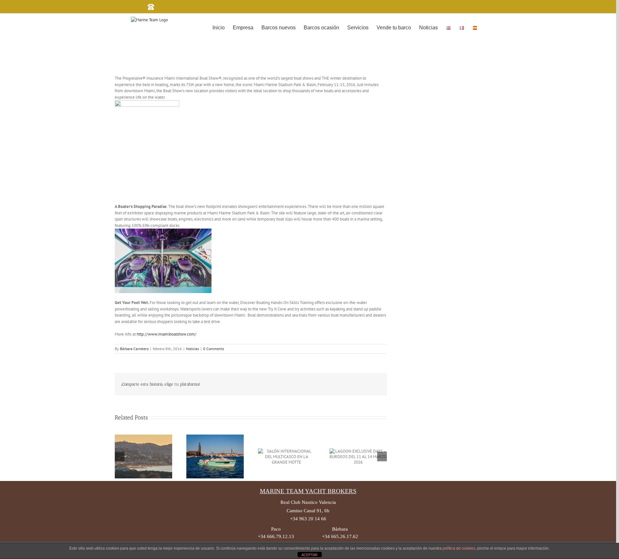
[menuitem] (218, 27)
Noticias (192, 348)
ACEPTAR (309, 555)
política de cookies (459, 548)
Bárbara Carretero (134, 348)
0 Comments (213, 348)
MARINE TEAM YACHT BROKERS (308, 491)
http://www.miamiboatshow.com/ (166, 334)
